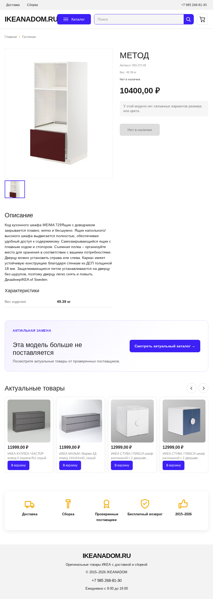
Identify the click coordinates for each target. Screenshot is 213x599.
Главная (11, 37)
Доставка (13, 5)
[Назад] (191, 388)
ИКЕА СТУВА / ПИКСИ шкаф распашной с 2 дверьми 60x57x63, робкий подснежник (132, 456)
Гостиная (29, 37)
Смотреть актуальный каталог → (165, 346)
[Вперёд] (203, 388)
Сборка (32, 5)
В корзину (18, 465)
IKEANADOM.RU (29, 19)
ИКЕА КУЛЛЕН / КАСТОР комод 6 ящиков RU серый (27, 456)
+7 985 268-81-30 (194, 5)
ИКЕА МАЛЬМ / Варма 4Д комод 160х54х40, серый (77, 456)
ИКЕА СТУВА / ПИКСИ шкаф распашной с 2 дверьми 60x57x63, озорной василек (184, 456)
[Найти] (189, 19)
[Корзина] (202, 19)
